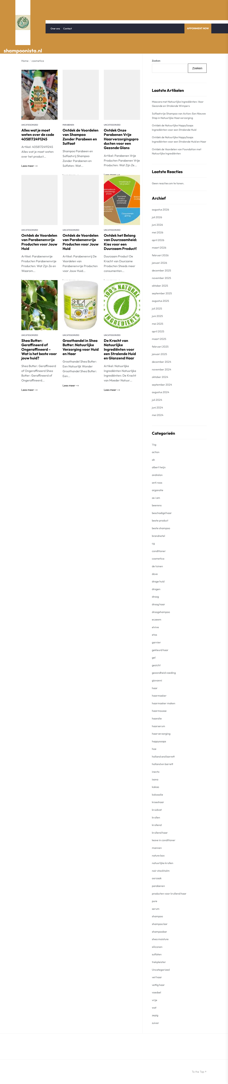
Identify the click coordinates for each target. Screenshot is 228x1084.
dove (155, 574)
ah (153, 459)
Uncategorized (29, 125)
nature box (158, 855)
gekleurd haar (160, 650)
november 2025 (161, 278)
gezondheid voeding (164, 672)
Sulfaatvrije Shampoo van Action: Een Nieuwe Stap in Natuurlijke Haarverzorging (179, 116)
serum (155, 908)
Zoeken (156, 60)
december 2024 (161, 361)
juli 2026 (157, 217)
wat (154, 1007)
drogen (156, 589)
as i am (156, 497)
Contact (67, 28)
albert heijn (159, 467)
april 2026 (158, 240)
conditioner (159, 551)
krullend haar (160, 832)
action (155, 452)
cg (153, 543)
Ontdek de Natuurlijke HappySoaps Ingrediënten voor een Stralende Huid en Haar (179, 139)
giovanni (157, 680)
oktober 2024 (160, 377)
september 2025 (162, 293)
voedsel (156, 992)
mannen (157, 847)
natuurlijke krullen (162, 863)
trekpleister (159, 962)
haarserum (158, 726)
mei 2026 (157, 232)
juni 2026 (157, 224)
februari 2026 (160, 255)
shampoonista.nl (23, 51)
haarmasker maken (163, 703)
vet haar (157, 977)
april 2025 (158, 331)
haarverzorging (161, 733)
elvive (155, 627)
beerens (157, 505)
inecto (155, 771)
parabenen (68, 125)
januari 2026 (159, 262)
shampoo (157, 916)
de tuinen (157, 566)
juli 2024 (157, 399)
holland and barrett (163, 756)
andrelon (157, 475)
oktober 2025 (160, 285)
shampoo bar (160, 924)
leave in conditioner (163, 840)
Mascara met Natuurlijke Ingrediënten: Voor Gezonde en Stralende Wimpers (178, 104)
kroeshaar (158, 802)
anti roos (157, 482)
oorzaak (157, 878)
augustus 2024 (160, 392)
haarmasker (159, 695)
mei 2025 (157, 323)
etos (154, 634)
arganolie (157, 490)
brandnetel (158, 535)
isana (155, 779)
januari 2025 (159, 354)
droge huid (158, 581)
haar (155, 688)
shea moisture (160, 939)
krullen (156, 817)
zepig (155, 1015)
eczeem (156, 619)
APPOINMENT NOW (198, 28)
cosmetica (158, 558)
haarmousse (159, 710)
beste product (160, 520)
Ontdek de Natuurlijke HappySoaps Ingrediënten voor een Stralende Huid (174, 127)
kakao (155, 787)
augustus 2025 (160, 300)
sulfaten (157, 954)
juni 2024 (157, 407)
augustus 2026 (160, 209)
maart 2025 (159, 339)
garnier (156, 642)
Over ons (55, 28)
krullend (157, 825)
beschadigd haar (162, 513)
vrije (154, 1000)
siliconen (157, 946)
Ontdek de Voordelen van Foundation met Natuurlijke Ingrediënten (176, 151)
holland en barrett (162, 764)
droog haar (158, 604)
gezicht (156, 665)
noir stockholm (161, 870)
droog (155, 596)
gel (154, 657)
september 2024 (162, 384)
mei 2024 (157, 415)
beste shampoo (161, 528)
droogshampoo (161, 612)
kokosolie (157, 794)
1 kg (154, 444)
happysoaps (159, 741)
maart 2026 (159, 247)
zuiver (155, 1023)
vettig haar (158, 985)
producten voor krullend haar (169, 893)
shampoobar (159, 931)
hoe (154, 748)
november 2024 (161, 369)
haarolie (157, 718)
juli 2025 (157, 308)
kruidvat (157, 809)
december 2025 (161, 270)
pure (154, 901)
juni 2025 (157, 316)
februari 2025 (160, 346)
